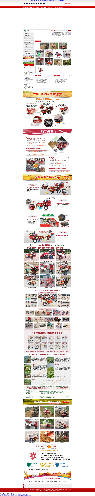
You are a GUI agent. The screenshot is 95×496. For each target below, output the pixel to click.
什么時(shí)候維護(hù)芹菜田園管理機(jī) (41, 80)
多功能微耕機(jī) (63, 41)
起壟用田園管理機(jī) (53, 49)
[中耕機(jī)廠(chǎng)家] (49, 64)
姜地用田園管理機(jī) (67, 65)
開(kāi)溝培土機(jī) (44, 13)
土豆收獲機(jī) (49, 57)
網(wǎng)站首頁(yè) (26, 7)
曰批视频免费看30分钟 (22, 495)
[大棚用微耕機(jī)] (63, 48)
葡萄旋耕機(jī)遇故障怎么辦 (39, 78)
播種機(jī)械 (27, 51)
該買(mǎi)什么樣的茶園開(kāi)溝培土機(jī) (41, 79)
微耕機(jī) (43, 9)
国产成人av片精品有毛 (3, 495)
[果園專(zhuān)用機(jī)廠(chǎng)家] (62, 429)
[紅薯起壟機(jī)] (58, 56)
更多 (51, 75)
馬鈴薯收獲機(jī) (67, 484)
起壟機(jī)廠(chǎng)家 (61, 484)
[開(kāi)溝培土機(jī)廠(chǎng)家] (58, 64)
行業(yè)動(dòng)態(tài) (38, 9)
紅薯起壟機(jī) (58, 57)
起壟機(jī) (43, 21)
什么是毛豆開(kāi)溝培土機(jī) (40, 81)
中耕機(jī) (43, 15)
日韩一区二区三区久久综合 (15, 495)
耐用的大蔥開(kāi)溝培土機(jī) (58, 82)
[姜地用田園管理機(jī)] (67, 64)
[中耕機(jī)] (39, 64)
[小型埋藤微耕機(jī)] (47, 441)
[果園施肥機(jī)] (32, 429)
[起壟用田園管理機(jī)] (53, 48)
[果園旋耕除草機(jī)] (47, 429)
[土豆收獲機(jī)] (49, 56)
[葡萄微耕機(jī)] (62, 441)
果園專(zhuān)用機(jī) (44, 17)
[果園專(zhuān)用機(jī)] (67, 56)
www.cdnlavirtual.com (27, 86)
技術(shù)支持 (38, 11)
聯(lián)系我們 (61, 7)
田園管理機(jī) (44, 11)
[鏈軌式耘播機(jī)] (39, 56)
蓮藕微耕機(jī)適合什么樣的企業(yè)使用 (60, 80)
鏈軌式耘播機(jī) (40, 57)
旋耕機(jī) (43, 19)
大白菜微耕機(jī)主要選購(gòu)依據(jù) (41, 83)
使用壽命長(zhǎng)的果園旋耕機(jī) (59, 83)
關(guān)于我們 (31, 7)
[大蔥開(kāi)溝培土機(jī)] (44, 48)
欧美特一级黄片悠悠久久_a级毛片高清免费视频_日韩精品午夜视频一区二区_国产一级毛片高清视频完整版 (47, 0)
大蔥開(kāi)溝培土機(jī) (45, 49)
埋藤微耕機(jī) (27, 53)
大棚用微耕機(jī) (63, 49)
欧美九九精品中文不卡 (9, 495)
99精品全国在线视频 (28, 495)
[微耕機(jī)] (39, 72)
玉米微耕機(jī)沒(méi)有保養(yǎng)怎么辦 (60, 81)
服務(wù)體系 (55, 7)
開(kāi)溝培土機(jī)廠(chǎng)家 (58, 65)
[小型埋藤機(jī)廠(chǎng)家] (32, 441)
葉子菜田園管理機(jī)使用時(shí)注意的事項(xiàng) (42, 82)
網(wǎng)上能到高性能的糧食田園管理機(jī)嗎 (61, 79)
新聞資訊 (37, 7)
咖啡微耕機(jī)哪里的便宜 (58, 78)
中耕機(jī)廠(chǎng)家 (49, 65)
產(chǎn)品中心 (43, 7)
